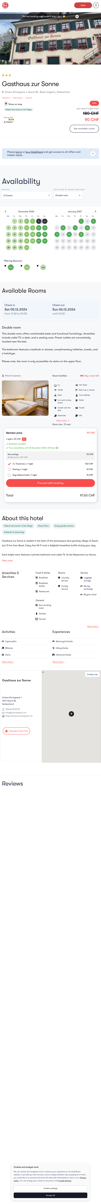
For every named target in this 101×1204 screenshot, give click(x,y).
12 (39, 228)
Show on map (13, 104)
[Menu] (96, 5)
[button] (68, 195)
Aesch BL (29, 98)
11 (32, 228)
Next (97, 36)
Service (84, 573)
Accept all (50, 1195)
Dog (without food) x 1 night (25, 475)
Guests (7, 195)
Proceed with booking (50, 483)
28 (8, 248)
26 (39, 241)
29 (15, 248)
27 (45, 241)
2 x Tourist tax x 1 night (23, 464)
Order (83, 5)
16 (20, 234)
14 (8, 234)
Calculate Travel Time (16, 731)
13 (45, 228)
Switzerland (6, 98)
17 (26, 234)
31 (26, 248)
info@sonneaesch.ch (15, 712)
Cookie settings (65, 1181)
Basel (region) (18, 98)
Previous (3, 36)
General (40, 600)
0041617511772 (12, 709)
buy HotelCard (34, 151)
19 (39, 234)
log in (19, 151)
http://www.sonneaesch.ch (19, 716)
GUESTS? (5, 190)
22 (15, 241)
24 (27, 241)
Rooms (61, 573)
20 (45, 234)
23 (21, 241)
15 (14, 234)
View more (61, 420)
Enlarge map (92, 674)
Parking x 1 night (20, 469)
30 (20, 248)
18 (33, 234)
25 (33, 241)
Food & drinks (43, 573)
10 (27, 228)
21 (8, 241)
